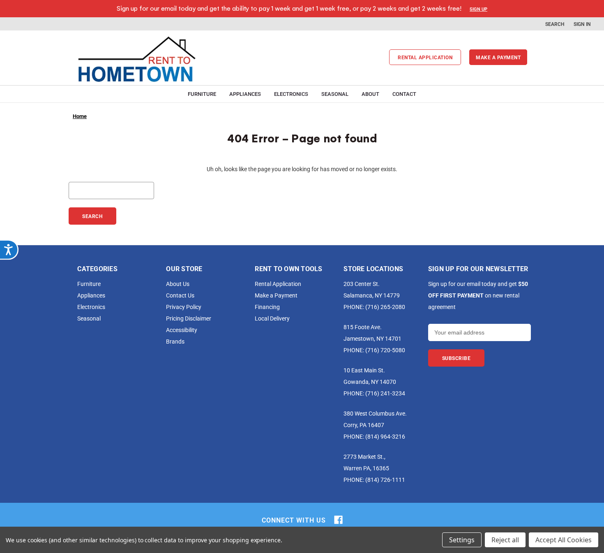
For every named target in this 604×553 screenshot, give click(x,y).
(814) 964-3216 (385, 436)
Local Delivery (272, 318)
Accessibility (181, 330)
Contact (404, 94)
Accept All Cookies (563, 539)
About (370, 94)
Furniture (202, 94)
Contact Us (180, 295)
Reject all (505, 539)
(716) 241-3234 (385, 393)
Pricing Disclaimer (188, 318)
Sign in (582, 24)
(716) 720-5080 (385, 350)
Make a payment (498, 57)
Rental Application (425, 57)
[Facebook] (338, 520)
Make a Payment (276, 295)
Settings (462, 539)
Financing (267, 307)
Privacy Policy (183, 307)
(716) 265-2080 (385, 307)
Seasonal (334, 94)
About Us (177, 284)
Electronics (291, 94)
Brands (175, 341)
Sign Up (478, 9)
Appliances (245, 94)
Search (555, 24)
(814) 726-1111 (385, 479)
